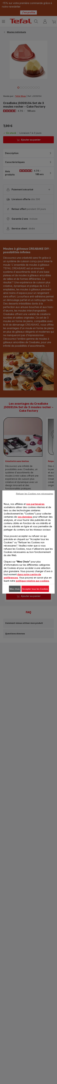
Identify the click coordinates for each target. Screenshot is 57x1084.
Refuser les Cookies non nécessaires (34, 493)
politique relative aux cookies (32, 580)
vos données (25, 516)
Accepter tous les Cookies (35, 589)
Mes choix (15, 589)
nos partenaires (35, 504)
